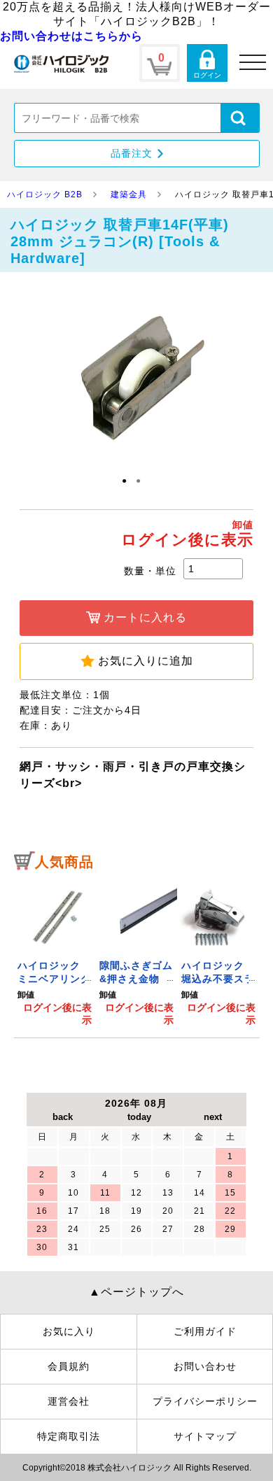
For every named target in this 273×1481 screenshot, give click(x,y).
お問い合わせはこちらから (71, 36)
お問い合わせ (205, 1366)
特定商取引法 (68, 1436)
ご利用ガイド (205, 1331)
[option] (55, 952)
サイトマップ (205, 1436)
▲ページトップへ (136, 1292)
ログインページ (207, 63)
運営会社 (69, 1401)
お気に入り (69, 1331)
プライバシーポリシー (205, 1401)
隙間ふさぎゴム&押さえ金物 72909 (136, 979)
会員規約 (69, 1366)
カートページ (159, 63)
